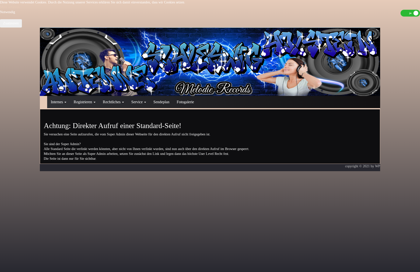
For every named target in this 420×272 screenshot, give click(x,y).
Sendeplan (161, 102)
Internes (57, 102)
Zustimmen (11, 23)
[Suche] (365, 99)
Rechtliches (112, 102)
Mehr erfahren (10, 7)
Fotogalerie (185, 102)
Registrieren (83, 102)
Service (137, 102)
